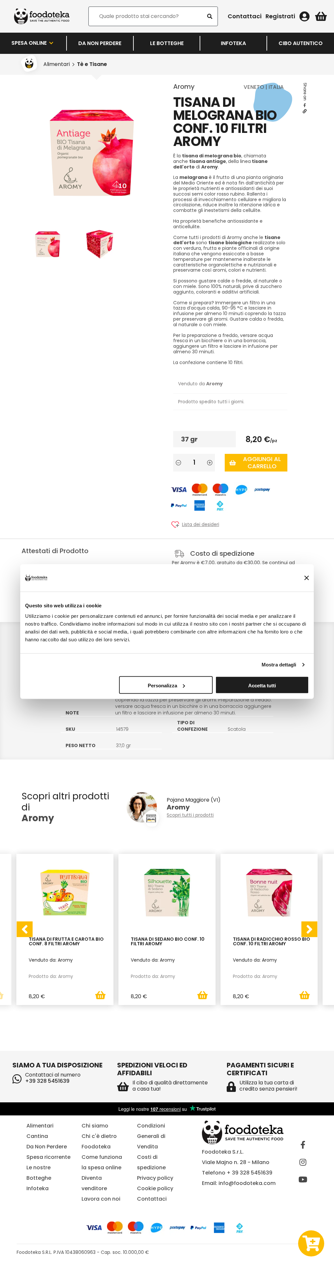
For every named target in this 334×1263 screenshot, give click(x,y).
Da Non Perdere (99, 43)
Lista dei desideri (200, 524)
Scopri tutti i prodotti (190, 815)
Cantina (37, 1136)
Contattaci (245, 16)
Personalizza (162, 685)
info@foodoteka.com (247, 1183)
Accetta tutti (262, 685)
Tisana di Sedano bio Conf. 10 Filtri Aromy (168, 942)
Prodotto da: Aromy (51, 976)
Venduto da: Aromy (51, 960)
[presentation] (24, 929)
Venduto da (200, 383)
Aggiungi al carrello (262, 462)
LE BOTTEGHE (167, 43)
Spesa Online (29, 43)
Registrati (280, 16)
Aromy (184, 86)
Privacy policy (155, 1178)
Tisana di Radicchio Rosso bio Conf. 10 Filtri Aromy (271, 942)
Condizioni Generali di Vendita (151, 1136)
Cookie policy (155, 1188)
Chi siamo (95, 1125)
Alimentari (56, 64)
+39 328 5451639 (47, 1081)
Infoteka (233, 43)
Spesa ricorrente (48, 1157)
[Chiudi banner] (306, 578)
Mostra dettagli (279, 664)
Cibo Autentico (301, 43)
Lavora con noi (101, 1199)
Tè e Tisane (92, 64)
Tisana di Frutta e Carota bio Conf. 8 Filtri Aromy (66, 942)
